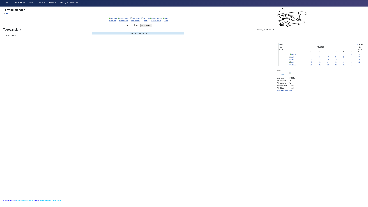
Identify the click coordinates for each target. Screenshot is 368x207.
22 (336, 62)
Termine (31, 3)
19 (311, 62)
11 (359, 57)
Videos (51, 3)
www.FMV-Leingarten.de (24, 200)
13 (320, 59)
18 (359, 59)
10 (351, 57)
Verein (40, 3)
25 (359, 62)
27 (320, 65)
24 (351, 62)
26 (311, 65)
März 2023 (320, 47)
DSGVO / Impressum (67, 3)
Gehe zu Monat (146, 25)
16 (344, 59)
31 (351, 65)
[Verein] (44, 3)
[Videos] (55, 3)
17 (351, 59)
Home (7, 3)
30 (344, 65)
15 (336, 59)
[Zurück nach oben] (364, 203)
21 (328, 62)
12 (311, 59)
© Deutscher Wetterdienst (284, 90)
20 (320, 62)
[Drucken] (7, 13)
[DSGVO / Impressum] (76, 3)
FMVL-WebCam (19, 3)
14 (328, 59)
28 (328, 65)
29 (336, 65)
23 (344, 62)
